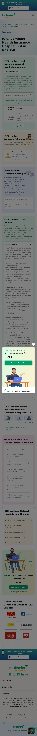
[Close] (33, 344)
